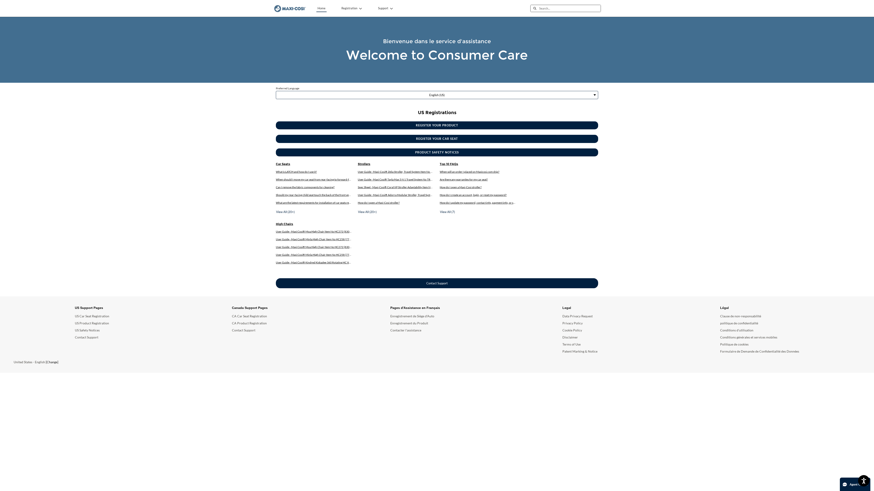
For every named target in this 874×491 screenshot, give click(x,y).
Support (383, 8)
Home (321, 8)
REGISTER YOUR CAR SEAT (437, 138)
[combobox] (570, 8)
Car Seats (283, 164)
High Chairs (284, 224)
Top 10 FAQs (449, 164)
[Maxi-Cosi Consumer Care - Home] (290, 8)
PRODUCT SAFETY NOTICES (437, 152)
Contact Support (437, 283)
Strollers (364, 164)
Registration (349, 8)
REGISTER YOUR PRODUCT (437, 125)
